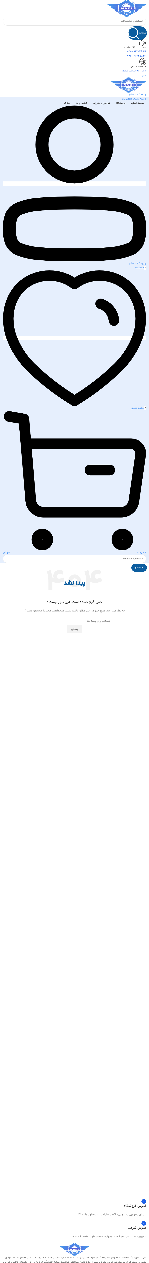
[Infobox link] (74, 1225)
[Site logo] (126, 8)
